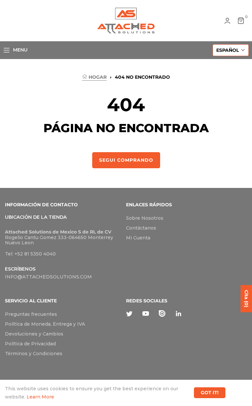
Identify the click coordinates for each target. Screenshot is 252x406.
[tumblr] (178, 313)
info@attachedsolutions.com (48, 277)
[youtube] (145, 313)
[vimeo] (162, 313)
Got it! (210, 393)
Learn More (40, 397)
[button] (230, 50)
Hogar (97, 77)
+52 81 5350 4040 (35, 254)
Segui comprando (126, 160)
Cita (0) (246, 298)
